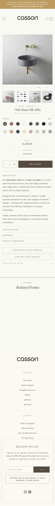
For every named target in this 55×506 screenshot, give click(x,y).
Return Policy (27, 428)
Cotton (24, 124)
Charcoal (18, 124)
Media (27, 395)
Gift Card (27, 404)
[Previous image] (3, 87)
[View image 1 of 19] (8, 97)
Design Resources (27, 390)
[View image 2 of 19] (21, 97)
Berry (11, 124)
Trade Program (27, 385)
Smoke (37, 131)
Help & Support (27, 423)
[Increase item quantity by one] (14, 164)
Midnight (43, 124)
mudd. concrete (27, 106)
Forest (37, 124)
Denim (31, 124)
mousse (11, 131)
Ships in (27, 150)
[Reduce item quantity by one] (5, 164)
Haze (50, 131)
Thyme (43, 131)
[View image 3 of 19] (35, 97)
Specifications (10, 230)
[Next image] (51, 87)
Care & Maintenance (27, 433)
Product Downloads (13, 241)
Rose (31, 131)
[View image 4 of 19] (48, 97)
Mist (50, 124)
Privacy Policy (27, 438)
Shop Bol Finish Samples (27, 257)
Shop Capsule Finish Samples (27, 250)
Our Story (27, 380)
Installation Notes (12, 263)
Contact (27, 400)
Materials (7, 235)
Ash (5, 124)
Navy (18, 131)
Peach (24, 131)
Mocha (5, 131)
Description (9, 176)
